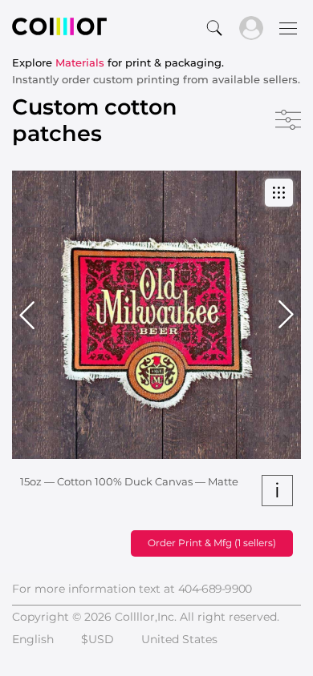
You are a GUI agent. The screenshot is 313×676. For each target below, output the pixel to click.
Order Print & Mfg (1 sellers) (212, 543)
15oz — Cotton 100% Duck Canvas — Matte (129, 481)
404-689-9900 (215, 588)
